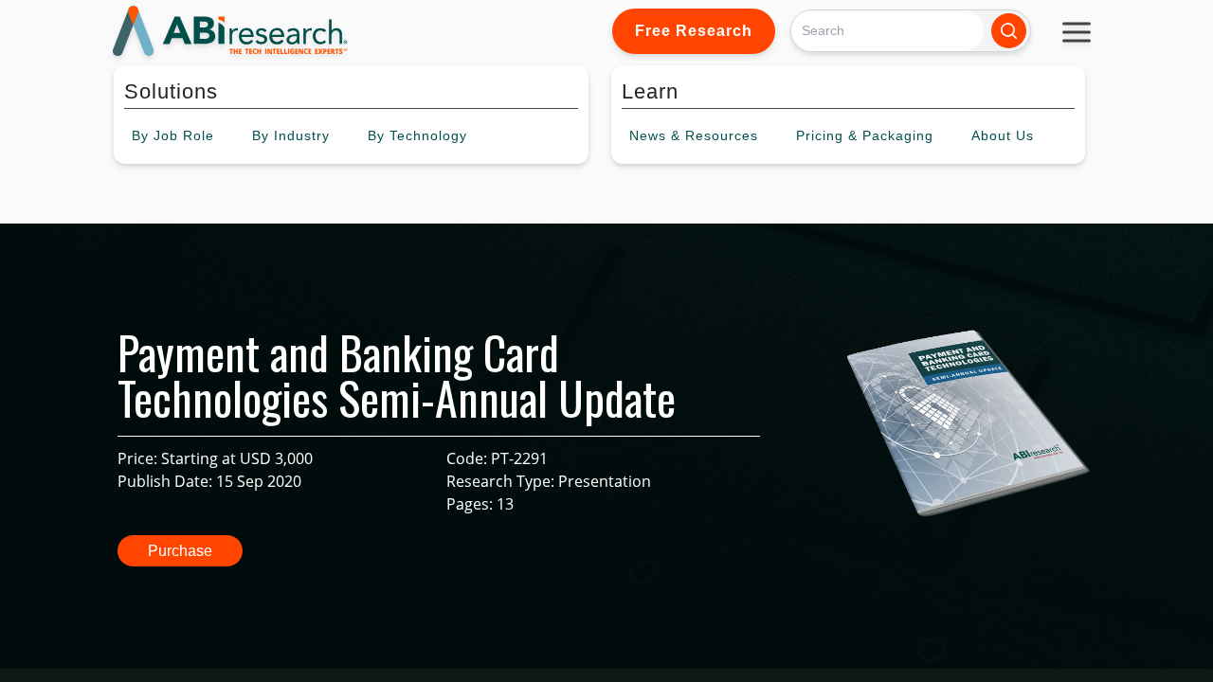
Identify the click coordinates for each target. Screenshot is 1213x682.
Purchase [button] (180, 551)
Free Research (693, 31)
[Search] (1008, 30)
